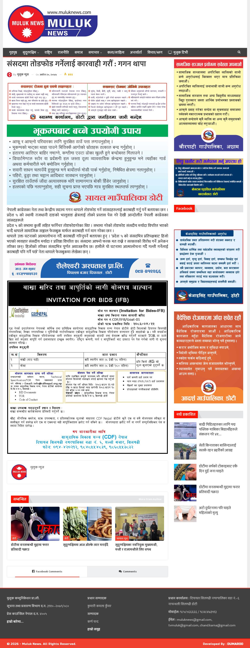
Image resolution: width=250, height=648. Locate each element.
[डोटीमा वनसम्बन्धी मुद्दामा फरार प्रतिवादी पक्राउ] (35, 524)
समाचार (93, 53)
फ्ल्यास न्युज (122, 538)
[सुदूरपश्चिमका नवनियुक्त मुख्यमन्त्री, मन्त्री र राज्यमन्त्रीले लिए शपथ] (139, 524)
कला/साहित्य (115, 53)
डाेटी (14, 538)
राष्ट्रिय (48, 53)
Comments (130, 571)
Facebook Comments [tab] (49, 571)
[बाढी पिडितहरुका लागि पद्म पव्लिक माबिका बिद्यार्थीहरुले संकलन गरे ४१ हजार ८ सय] (185, 430)
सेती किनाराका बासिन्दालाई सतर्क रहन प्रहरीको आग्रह (217, 447)
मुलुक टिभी (180, 53)
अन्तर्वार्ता (136, 53)
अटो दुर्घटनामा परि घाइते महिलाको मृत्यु (215, 510)
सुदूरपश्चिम (29, 53)
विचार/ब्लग (154, 53)
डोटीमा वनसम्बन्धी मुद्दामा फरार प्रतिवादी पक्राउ (219, 489)
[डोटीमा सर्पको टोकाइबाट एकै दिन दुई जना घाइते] (185, 472)
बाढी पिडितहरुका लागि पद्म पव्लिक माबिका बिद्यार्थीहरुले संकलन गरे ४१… (218, 429)
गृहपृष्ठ (13, 53)
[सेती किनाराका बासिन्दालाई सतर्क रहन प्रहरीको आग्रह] (185, 451)
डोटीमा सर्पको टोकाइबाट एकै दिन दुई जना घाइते (218, 468)
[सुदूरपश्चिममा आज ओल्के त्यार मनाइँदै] (87, 524)
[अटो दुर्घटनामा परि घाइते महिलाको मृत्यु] (185, 514)
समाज (79, 53)
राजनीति (63, 53)
